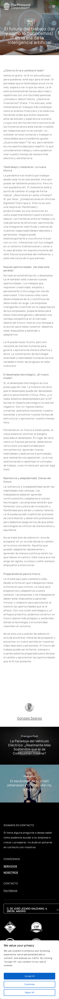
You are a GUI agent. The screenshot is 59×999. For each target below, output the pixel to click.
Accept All (29, 976)
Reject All (29, 992)
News (29, 21)
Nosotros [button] (11, 872)
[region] (29, 969)
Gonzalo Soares (29, 718)
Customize (29, 984)
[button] (53, 6)
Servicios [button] (10, 866)
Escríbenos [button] (10, 890)
